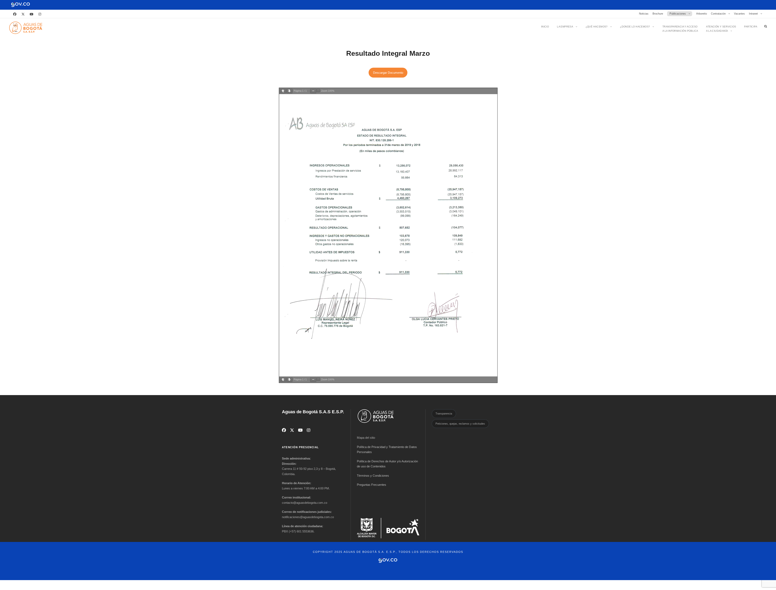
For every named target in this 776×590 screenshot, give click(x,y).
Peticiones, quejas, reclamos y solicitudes (460, 423)
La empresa (565, 26)
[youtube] (31, 14)
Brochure (658, 13)
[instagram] (39, 14)
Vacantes (739, 13)
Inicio (545, 26)
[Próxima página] (289, 91)
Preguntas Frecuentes (371, 484)
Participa (750, 26)
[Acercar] (318, 90)
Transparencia (443, 413)
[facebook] (14, 14)
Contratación (718, 13)
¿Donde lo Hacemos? (635, 26)
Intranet (753, 13)
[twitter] (23, 14)
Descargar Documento (388, 72)
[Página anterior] (283, 91)
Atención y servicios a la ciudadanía (721, 28)
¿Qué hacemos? (597, 26)
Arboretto (701, 13)
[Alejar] (313, 91)
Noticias (643, 13)
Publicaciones (678, 13)
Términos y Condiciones (373, 475)
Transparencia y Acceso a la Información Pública (680, 28)
